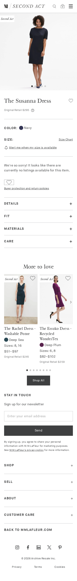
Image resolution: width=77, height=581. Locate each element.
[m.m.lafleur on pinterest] (60, 547)
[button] (32, 86)
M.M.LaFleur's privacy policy (26, 450)
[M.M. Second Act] (24, 6)
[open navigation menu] (71, 6)
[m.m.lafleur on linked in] (39, 547)
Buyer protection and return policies (26, 188)
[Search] (54, 6)
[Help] (32, 110)
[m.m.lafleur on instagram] (17, 547)
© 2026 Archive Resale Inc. (38, 558)
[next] (71, 302)
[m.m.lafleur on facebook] (28, 547)
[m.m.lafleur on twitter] (49, 547)
